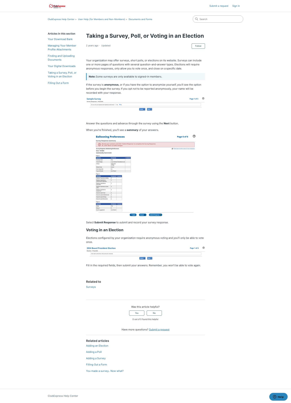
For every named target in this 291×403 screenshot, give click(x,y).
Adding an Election (97, 345)
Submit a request (218, 5)
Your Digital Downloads (62, 66)
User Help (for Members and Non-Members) (101, 19)
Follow (198, 46)
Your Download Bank (60, 39)
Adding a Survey (96, 358)
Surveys (91, 286)
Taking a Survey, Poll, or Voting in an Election (62, 74)
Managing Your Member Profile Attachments (62, 47)
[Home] (57, 6)
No (154, 313)
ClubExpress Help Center (61, 19)
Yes (136, 313)
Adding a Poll (94, 351)
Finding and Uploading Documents (61, 57)
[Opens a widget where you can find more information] (278, 397)
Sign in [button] (236, 5)
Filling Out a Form (58, 83)
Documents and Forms (140, 19)
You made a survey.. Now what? (105, 371)
